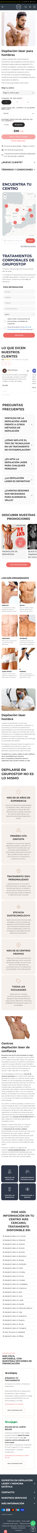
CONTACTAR (19, 335)
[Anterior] (3, 363)
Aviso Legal (26, 1521)
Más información (14, 1410)
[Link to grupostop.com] (10, 592)
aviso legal (19, 329)
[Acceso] (30, 7)
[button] (23, 209)
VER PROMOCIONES (18, 565)
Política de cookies (13, 1521)
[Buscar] (25, 7)
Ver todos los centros (28, 246)
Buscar (30, 241)
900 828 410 (26, 1)
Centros (34, 1)
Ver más (5, 387)
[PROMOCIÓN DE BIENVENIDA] (14, 536)
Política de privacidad (26, 1523)
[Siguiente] (8, 363)
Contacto (18, 1530)
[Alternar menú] (2, 7)
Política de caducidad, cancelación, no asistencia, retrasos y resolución (18, 1527)
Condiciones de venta (10, 1523)
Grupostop (9, 1514)
